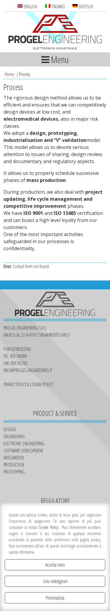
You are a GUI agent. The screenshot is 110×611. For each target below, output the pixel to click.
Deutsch (85, 6)
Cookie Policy (48, 527)
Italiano (57, 6)
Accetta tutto (55, 565)
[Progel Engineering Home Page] (55, 33)
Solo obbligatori (55, 581)
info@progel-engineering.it (28, 370)
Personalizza (55, 598)
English (30, 6)
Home (9, 74)
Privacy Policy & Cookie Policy (28, 384)
